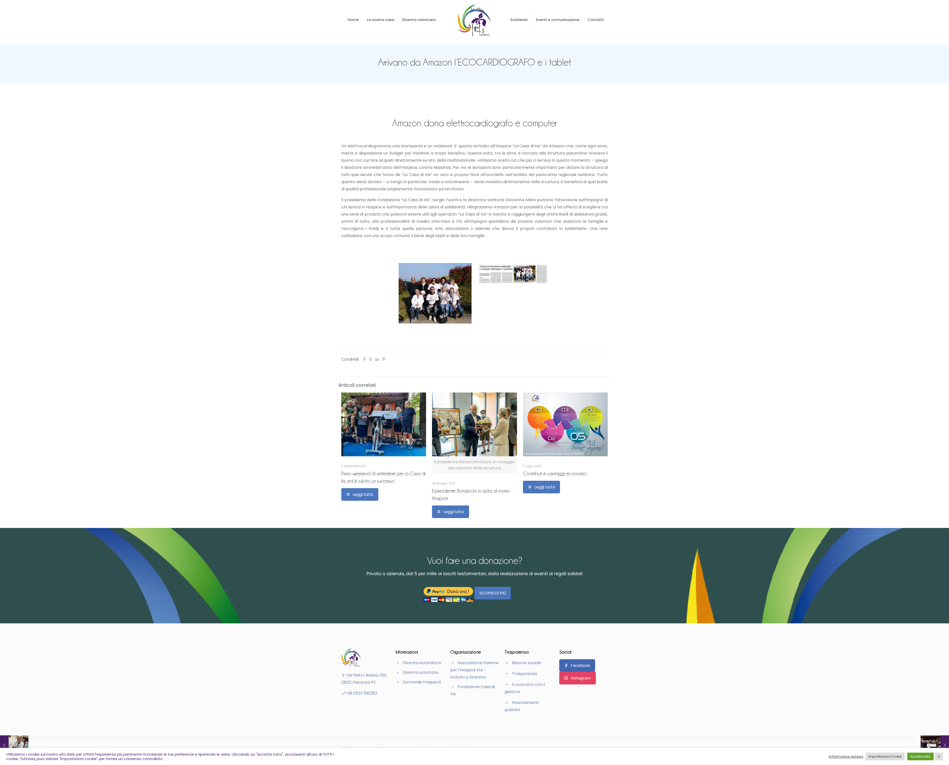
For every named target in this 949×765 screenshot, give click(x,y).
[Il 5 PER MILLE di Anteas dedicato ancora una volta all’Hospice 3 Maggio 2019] (935, 745)
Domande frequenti (422, 682)
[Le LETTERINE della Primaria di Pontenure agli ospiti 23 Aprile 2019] (14, 745)
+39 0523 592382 (361, 693)
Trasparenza (524, 674)
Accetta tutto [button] (920, 756)
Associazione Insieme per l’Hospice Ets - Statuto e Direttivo (474, 670)
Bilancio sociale (526, 663)
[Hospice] (475, 20)
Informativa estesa (846, 756)
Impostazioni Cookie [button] (885, 756)
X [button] (939, 756)
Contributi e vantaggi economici (555, 473)
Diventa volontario (421, 672)
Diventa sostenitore (422, 663)
